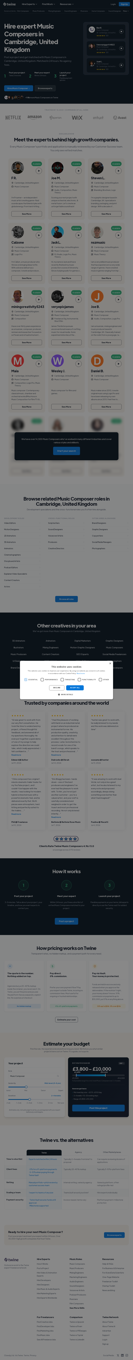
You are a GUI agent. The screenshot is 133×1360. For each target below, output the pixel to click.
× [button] (110, 664)
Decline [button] (56, 688)
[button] (66, 694)
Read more (81, 673)
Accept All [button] (75, 688)
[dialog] (66, 680)
